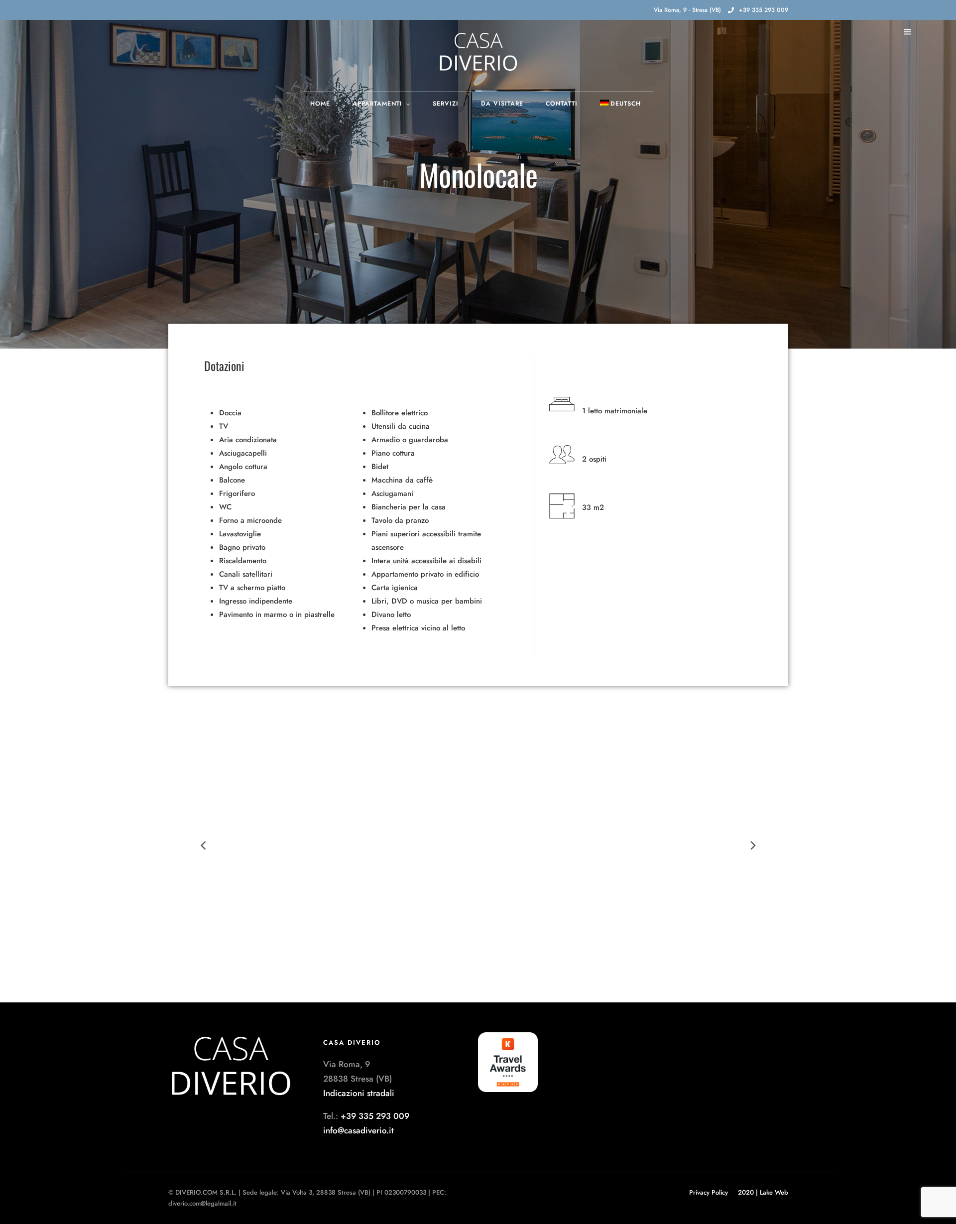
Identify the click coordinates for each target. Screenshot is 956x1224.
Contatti (562, 103)
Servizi (446, 103)
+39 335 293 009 (763, 9)
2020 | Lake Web (763, 1192)
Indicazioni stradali (358, 1093)
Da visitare (502, 103)
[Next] (752, 846)
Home (320, 103)
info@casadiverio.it (358, 1130)
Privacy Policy (708, 1192)
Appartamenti (377, 103)
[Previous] (204, 846)
